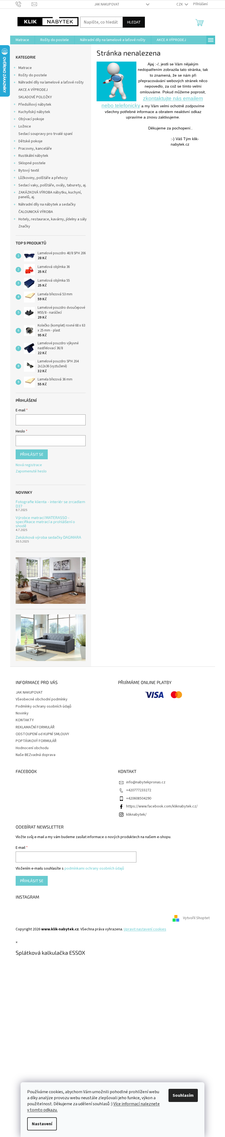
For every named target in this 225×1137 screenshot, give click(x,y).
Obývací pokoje (31, 119)
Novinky (22, 713)
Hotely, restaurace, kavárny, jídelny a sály (52, 219)
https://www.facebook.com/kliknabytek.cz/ (162, 806)
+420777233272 (138, 790)
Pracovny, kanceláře (35, 148)
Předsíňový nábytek (34, 104)
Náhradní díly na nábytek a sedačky (47, 204)
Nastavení (42, 1124)
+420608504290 (138, 798)
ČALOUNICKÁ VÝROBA (35, 212)
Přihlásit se (31, 454)
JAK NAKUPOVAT (106, 4)
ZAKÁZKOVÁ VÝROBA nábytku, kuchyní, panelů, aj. (50, 195)
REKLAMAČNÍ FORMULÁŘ (35, 727)
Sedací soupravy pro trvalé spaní (45, 134)
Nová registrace (29, 465)
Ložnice (24, 126)
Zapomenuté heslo (31, 471)
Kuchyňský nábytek (34, 112)
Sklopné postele (32, 163)
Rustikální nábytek (33, 155)
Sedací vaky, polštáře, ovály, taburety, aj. (52, 185)
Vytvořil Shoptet (196, 918)
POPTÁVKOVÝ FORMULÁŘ (36, 741)
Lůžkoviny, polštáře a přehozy (43, 178)
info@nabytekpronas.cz (145, 782)
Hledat (133, 22)
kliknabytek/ (136, 814)
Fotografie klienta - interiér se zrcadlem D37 (50, 504)
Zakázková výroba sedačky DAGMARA (48, 537)
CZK (180, 4)
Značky (24, 226)
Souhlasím (183, 1095)
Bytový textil (28, 170)
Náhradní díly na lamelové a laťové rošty (51, 82)
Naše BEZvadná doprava (35, 755)
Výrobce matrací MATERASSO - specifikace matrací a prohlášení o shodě (45, 521)
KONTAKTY (25, 720)
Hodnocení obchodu (32, 748)
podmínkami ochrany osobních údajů (94, 868)
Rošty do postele (32, 75)
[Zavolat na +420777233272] (24, 4)
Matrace (25, 68)
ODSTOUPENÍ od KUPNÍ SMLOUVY (42, 734)
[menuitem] (22, 40)
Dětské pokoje (30, 141)
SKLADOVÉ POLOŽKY (35, 97)
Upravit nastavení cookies (145, 929)
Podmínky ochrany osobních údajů (43, 706)
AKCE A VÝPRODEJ (33, 90)
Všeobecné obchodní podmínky (42, 699)
